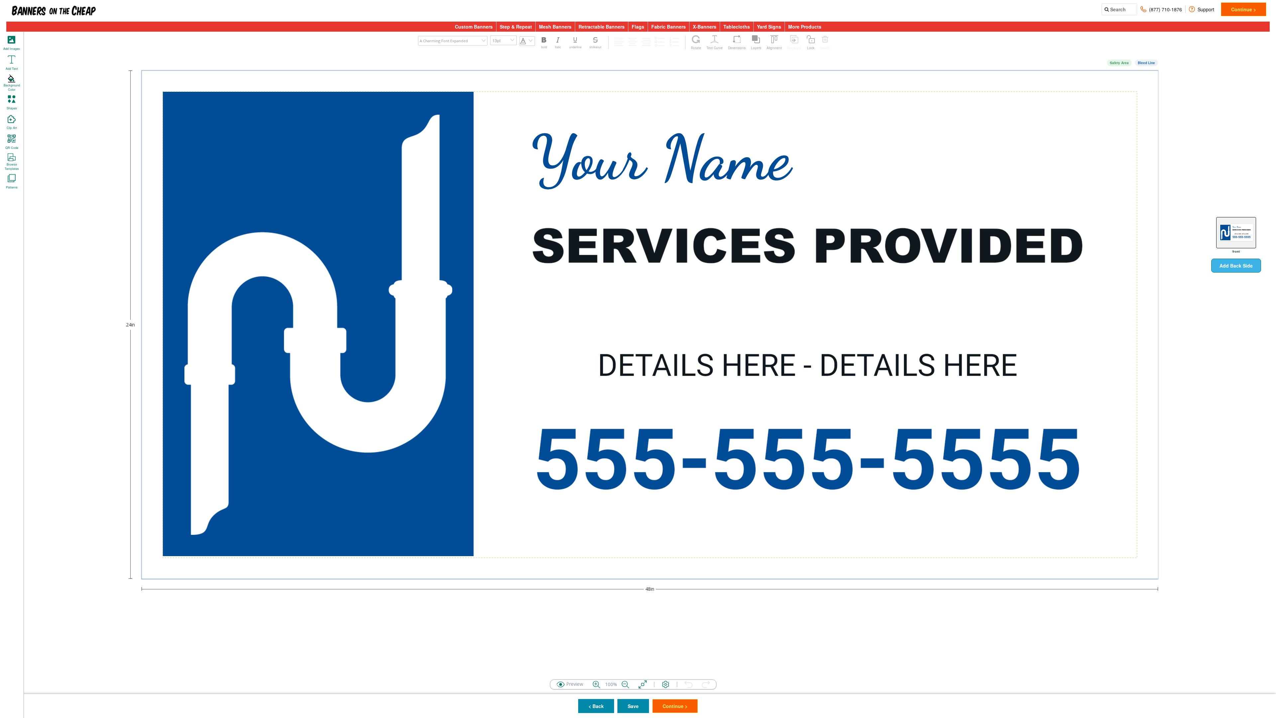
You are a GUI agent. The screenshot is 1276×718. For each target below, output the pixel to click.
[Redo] (706, 684)
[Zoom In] (596, 684)
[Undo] (688, 684)
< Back (596, 706)
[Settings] (666, 684)
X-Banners (704, 26)
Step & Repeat (516, 26)
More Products (804, 26)
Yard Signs (769, 26)
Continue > (1243, 9)
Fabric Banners (668, 26)
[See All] (643, 684)
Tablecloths (736, 26)
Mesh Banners (555, 26)
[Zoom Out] (625, 684)
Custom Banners (474, 26)
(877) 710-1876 (1165, 9)
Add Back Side (1236, 265)
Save (633, 706)
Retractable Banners (602, 26)
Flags (638, 26)
